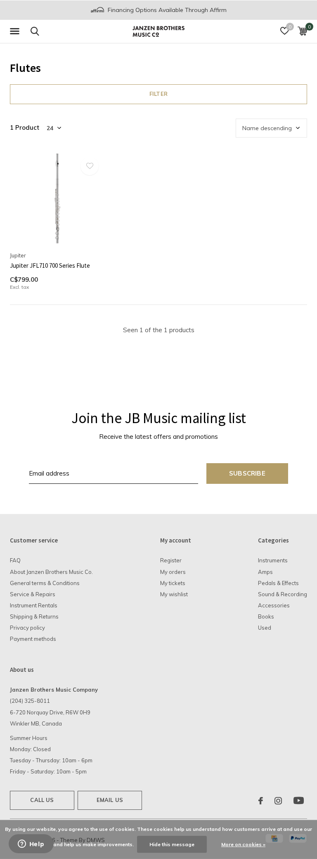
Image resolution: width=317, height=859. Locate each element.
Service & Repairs (32, 594)
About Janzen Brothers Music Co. (51, 572)
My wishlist (174, 594)
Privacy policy (27, 627)
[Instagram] (278, 801)
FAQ (15, 560)
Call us (42, 800)
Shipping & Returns (34, 616)
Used (264, 627)
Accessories (274, 605)
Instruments (273, 560)
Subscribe (247, 473)
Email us (110, 800)
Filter (158, 93)
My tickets (172, 583)
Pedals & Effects (278, 583)
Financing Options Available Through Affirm (166, 10)
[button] (16, 31)
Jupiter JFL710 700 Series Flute (50, 265)
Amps (265, 572)
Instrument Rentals (33, 605)
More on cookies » (243, 844)
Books (266, 616)
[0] (302, 31)
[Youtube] (298, 801)
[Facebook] (260, 801)
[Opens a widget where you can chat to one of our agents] (31, 844)
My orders (173, 572)
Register (171, 560)
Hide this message (171, 844)
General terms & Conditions (45, 583)
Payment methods (33, 638)
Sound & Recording (282, 594)
